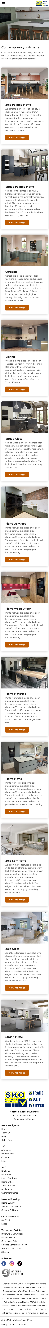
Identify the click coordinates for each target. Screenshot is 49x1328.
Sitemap (5, 1252)
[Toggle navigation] (3, 3)
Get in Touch (7, 1140)
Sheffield (5, 1220)
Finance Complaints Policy (14, 1244)
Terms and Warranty (11, 1248)
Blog (3, 1136)
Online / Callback (9, 1210)
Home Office (7, 1182)
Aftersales (6, 1150)
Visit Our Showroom (11, 1206)
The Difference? (8, 1185)
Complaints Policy (10, 1241)
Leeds (4, 1223)
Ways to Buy (7, 1153)
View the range (17, 137)
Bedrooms (6, 1174)
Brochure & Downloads (12, 1233)
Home (4, 1129)
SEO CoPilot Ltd (19, 1324)
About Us (5, 1132)
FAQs (3, 1161)
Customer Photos (9, 1192)
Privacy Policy (8, 1237)
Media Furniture (9, 1178)
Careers (5, 1157)
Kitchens (5, 1171)
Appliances (6, 1189)
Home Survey (7, 1203)
